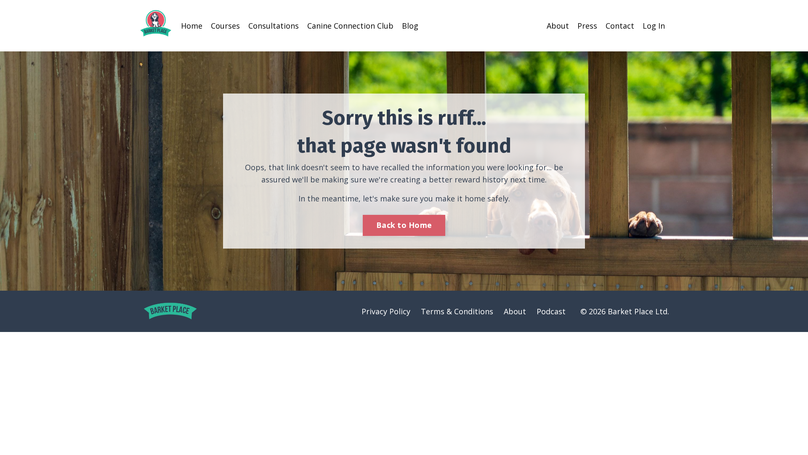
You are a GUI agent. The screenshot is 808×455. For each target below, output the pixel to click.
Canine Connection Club (350, 26)
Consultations (273, 26)
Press (587, 26)
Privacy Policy (385, 311)
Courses (225, 26)
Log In (654, 26)
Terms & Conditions (457, 311)
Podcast (551, 311)
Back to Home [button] (404, 225)
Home (191, 26)
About (558, 26)
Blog (410, 26)
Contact (620, 26)
